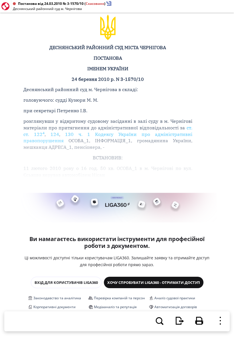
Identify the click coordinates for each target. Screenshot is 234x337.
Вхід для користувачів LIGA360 (66, 282)
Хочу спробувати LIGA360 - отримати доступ (153, 282)
